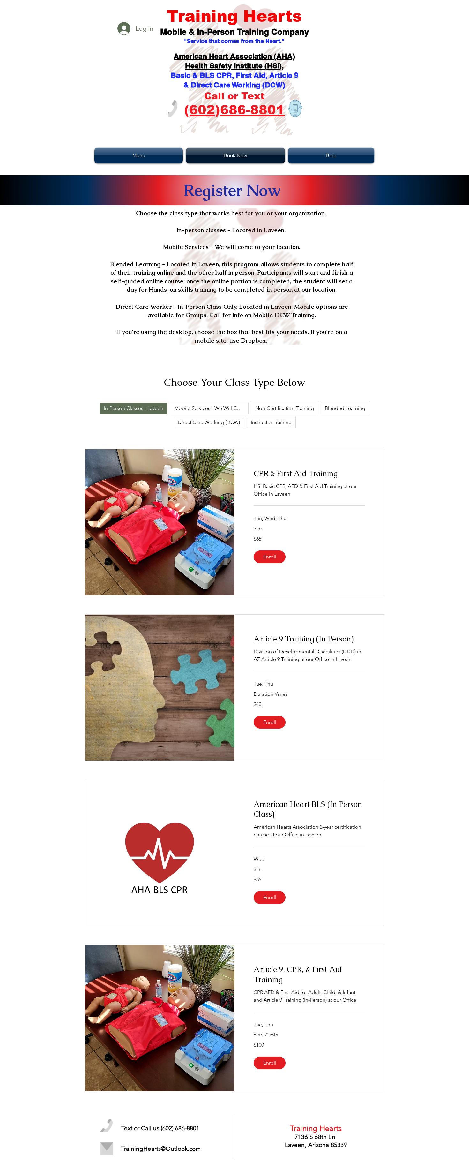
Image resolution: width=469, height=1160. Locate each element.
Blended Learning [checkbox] (345, 408)
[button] (139, 155)
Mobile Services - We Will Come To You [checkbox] (211, 408)
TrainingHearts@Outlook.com (161, 1148)
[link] (309, 473)
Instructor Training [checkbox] (271, 422)
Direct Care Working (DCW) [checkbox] (209, 422)
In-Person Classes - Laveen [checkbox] (133, 408)
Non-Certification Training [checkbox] (284, 408)
